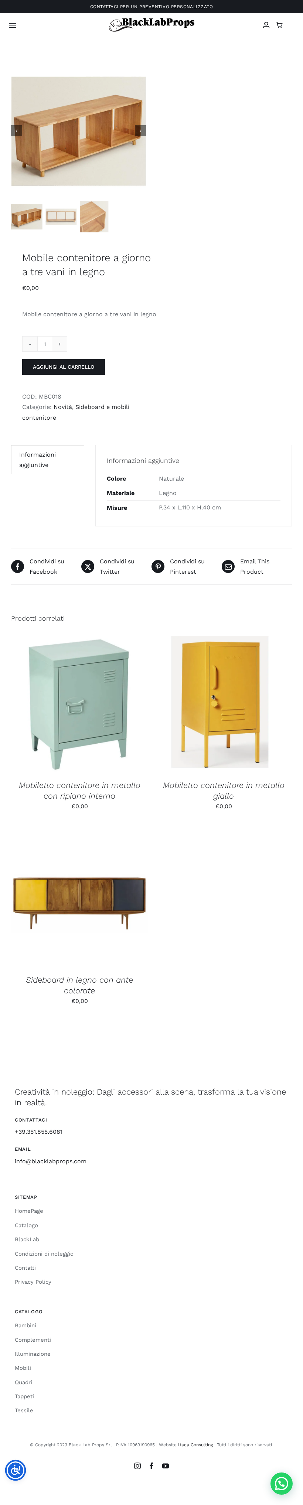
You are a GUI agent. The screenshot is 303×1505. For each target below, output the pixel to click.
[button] (281, 1483)
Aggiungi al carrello (63, 367)
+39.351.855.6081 (38, 1131)
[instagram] (137, 1466)
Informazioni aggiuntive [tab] (37, 459)
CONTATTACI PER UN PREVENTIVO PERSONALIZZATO (151, 6)
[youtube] (165, 1466)
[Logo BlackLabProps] (151, 19)
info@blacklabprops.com (50, 1161)
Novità (63, 406)
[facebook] (151, 1466)
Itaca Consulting (195, 1444)
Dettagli (119, 705)
